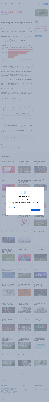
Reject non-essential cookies (22, 209)
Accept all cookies (36, 209)
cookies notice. (12, 203)
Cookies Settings (13, 207)
